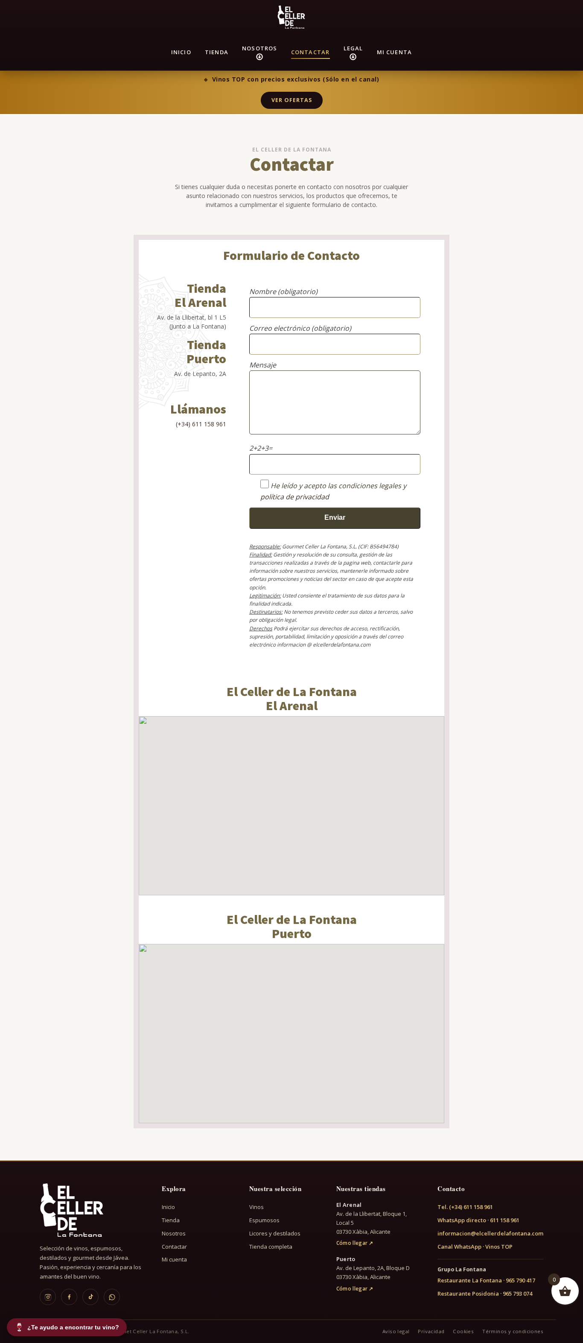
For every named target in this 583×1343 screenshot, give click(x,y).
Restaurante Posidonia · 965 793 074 (484, 1293)
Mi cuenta (394, 52)
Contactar (310, 52)
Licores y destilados (274, 1233)
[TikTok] (90, 1297)
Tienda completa (270, 1246)
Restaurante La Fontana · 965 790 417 (486, 1280)
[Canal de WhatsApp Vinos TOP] (112, 1297)
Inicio (181, 52)
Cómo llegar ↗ (354, 1243)
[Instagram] (48, 1297)
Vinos (256, 1207)
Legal (353, 48)
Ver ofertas (291, 100)
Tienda (216, 52)
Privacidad (431, 1331)
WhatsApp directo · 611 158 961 (478, 1220)
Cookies (463, 1331)
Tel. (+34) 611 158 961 (465, 1207)
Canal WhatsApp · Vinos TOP (475, 1246)
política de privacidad (294, 496)
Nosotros (259, 48)
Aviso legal (395, 1331)
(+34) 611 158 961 (201, 424)
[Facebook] (69, 1297)
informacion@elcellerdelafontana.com (490, 1233)
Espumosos (264, 1220)
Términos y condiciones (512, 1331)
